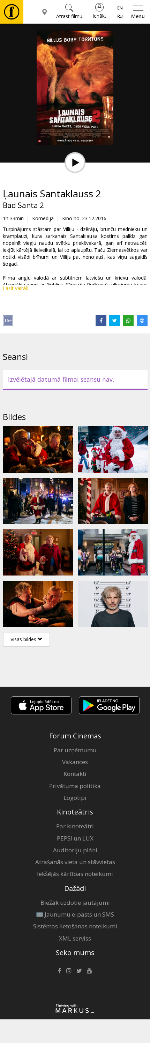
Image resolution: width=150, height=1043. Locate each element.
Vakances (75, 762)
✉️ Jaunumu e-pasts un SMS (75, 914)
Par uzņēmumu (75, 750)
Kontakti (75, 774)
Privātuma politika (75, 786)
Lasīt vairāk (15, 288)
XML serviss (75, 938)
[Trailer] (75, 162)
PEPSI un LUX (75, 838)
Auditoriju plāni (75, 850)
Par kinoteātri (75, 826)
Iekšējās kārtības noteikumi (75, 874)
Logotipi (75, 798)
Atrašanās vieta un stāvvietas (75, 862)
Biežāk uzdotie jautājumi (75, 903)
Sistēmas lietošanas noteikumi (75, 926)
